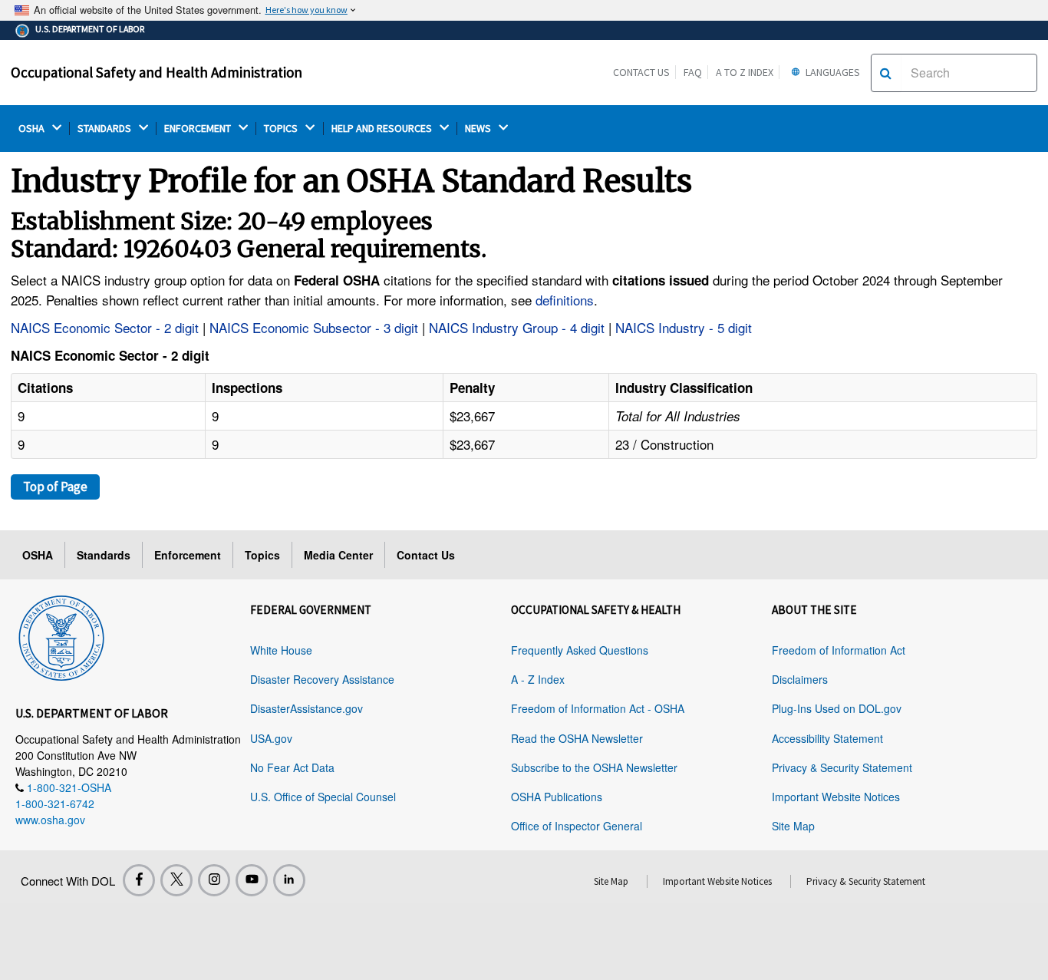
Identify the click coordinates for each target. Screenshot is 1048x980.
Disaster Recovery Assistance (322, 679)
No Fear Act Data (292, 767)
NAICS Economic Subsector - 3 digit (313, 327)
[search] (886, 72)
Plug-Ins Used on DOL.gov (836, 708)
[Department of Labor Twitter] (176, 880)
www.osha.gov (50, 819)
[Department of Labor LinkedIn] (289, 880)
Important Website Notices (836, 796)
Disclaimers (800, 679)
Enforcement (187, 555)
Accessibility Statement (827, 738)
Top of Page (55, 486)
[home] (61, 635)
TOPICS (282, 128)
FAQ (693, 72)
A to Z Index (744, 72)
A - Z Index (538, 679)
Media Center (338, 555)
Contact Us (641, 72)
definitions (565, 299)
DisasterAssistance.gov (306, 708)
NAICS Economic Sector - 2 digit (105, 327)
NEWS (479, 128)
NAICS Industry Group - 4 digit (517, 327)
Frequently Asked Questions (579, 650)
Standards (103, 555)
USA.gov (271, 738)
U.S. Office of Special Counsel (323, 796)
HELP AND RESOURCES (382, 128)
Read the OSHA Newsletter (577, 738)
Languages (831, 72)
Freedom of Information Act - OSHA (597, 708)
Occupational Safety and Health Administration (156, 72)
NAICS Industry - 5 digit (683, 327)
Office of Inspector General (576, 825)
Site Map (793, 825)
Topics (262, 555)
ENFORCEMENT (198, 128)
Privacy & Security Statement (842, 767)
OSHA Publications (556, 796)
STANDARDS (105, 128)
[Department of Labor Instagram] (214, 880)
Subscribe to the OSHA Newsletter (594, 767)
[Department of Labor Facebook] (139, 880)
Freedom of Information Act (838, 650)
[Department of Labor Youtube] (252, 880)
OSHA (32, 128)
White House (281, 650)
